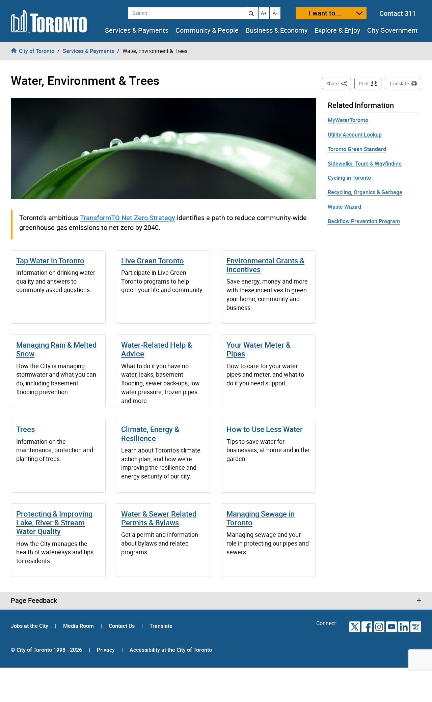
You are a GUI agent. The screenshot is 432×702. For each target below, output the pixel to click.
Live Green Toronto (152, 260)
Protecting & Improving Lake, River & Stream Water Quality (54, 522)
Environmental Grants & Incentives (265, 265)
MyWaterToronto (348, 120)
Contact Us (122, 626)
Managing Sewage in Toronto (260, 518)
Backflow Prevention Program (364, 221)
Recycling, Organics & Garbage (365, 192)
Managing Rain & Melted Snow (56, 349)
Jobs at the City (30, 626)
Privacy (106, 649)
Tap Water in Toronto (50, 260)
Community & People (207, 30)
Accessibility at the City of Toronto (171, 649)
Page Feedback (34, 600)
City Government (392, 30)
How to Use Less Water (264, 429)
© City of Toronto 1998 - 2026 (46, 649)
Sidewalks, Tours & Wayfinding (365, 163)
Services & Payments (136, 30)
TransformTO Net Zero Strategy (127, 217)
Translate (399, 83)
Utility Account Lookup (355, 134)
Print (364, 83)
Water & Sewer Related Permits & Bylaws (158, 518)
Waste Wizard (344, 206)
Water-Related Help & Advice (156, 349)
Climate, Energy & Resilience (150, 433)
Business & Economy (276, 30)
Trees (25, 429)
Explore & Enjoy (337, 30)
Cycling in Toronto (349, 177)
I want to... (325, 13)
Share (338, 83)
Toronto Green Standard (357, 149)
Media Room (79, 626)
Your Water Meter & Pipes (258, 349)
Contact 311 (397, 13)
